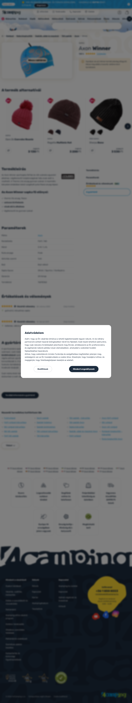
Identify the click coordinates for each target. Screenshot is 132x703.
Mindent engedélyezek (84, 369)
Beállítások (43, 369)
